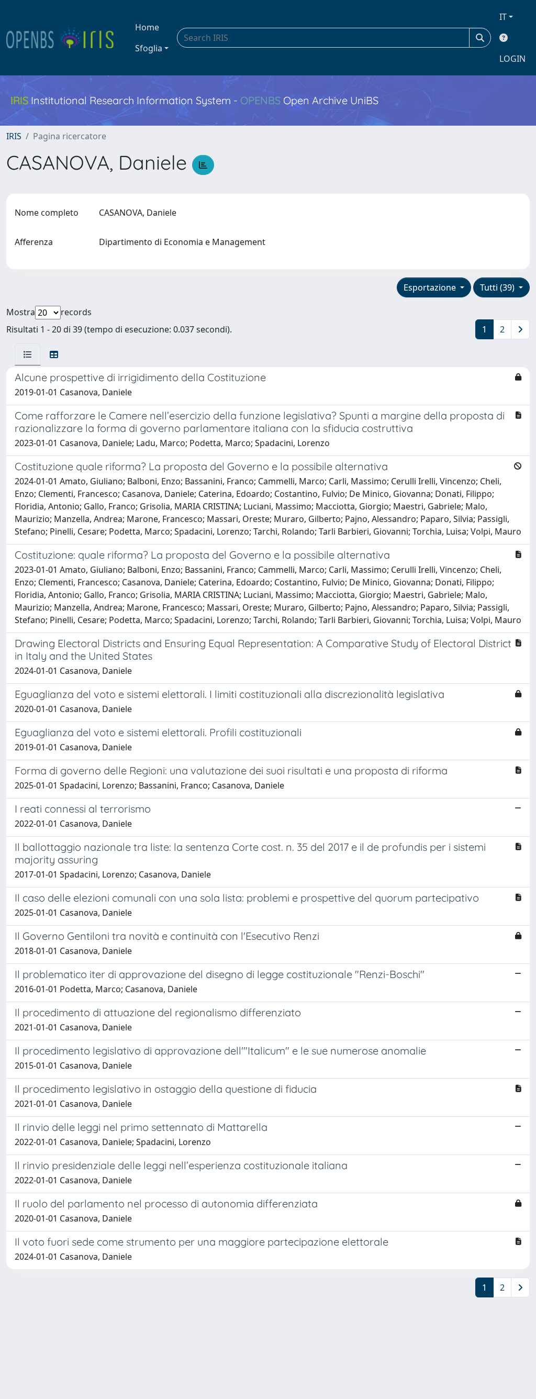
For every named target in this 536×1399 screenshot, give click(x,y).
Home (147, 27)
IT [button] (503, 17)
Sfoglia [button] (148, 48)
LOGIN (512, 58)
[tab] (28, 354)
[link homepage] (64, 37)
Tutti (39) (498, 287)
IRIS (13, 136)
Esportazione (431, 287)
